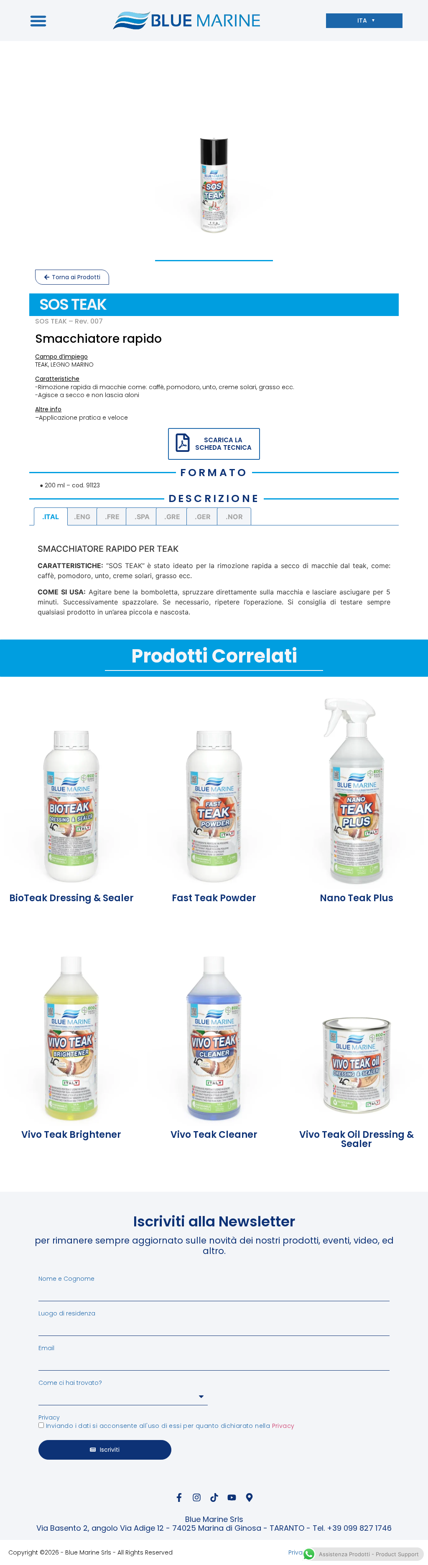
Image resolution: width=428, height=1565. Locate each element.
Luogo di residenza (66, 1313)
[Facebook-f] (179, 1497)
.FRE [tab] (112, 516)
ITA (362, 20)
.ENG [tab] (82, 516)
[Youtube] (231, 1497)
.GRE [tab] (172, 516)
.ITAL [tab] (50, 516)
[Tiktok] (214, 1497)
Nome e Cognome (66, 1279)
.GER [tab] (203, 516)
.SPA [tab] (142, 516)
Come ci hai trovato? (70, 1383)
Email (46, 1348)
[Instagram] (196, 1497)
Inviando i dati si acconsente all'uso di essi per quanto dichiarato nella (170, 1426)
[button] (38, 20)
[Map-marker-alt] (249, 1497)
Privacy (49, 1417)
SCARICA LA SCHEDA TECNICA (223, 444)
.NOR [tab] (234, 516)
